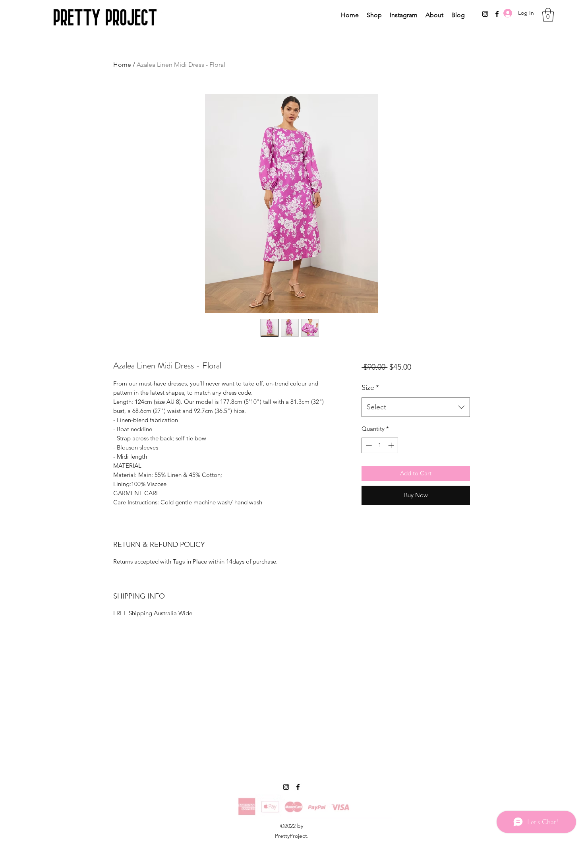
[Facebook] (298, 787)
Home (122, 64)
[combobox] (416, 407)
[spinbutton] (380, 445)
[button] (548, 15)
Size (370, 387)
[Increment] (392, 445)
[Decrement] (368, 445)
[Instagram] (485, 14)
